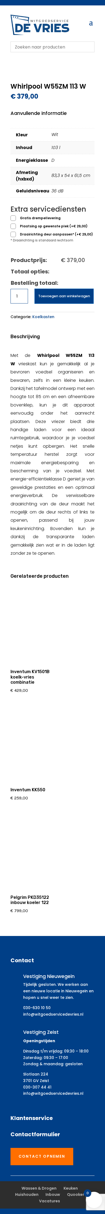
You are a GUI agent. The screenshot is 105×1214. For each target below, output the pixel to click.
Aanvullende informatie (38, 113)
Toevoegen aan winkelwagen (64, 296)
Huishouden (26, 1194)
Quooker (75, 1194)
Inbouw (53, 1194)
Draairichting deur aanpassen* (56, 234)
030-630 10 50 (37, 1007)
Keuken (71, 1188)
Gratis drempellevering (40, 218)
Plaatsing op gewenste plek (54, 226)
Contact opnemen (42, 1156)
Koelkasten (43, 316)
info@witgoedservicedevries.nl (53, 1014)
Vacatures (49, 1201)
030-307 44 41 (37, 1087)
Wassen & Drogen (39, 1188)
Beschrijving (25, 337)
